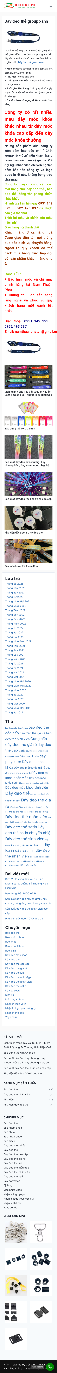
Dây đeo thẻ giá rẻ (16, 968)
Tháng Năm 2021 (15, 659)
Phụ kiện (9, 1099)
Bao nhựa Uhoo (14, 946)
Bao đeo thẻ (23, 728)
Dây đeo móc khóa (16, 955)
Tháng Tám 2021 (15, 645)
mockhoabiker (45, 857)
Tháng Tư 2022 (14, 628)
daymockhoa (42, 751)
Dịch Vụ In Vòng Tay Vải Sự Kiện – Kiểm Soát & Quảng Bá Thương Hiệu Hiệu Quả (28, 393)
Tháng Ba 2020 (14, 694)
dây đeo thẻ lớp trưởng (37, 812)
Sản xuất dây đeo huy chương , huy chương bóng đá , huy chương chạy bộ (27, 464)
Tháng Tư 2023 (14, 596)
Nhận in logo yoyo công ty (20, 1008)
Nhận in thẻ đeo (14, 1012)
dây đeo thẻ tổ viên (30, 845)
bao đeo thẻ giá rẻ (32, 733)
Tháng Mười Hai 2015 (17, 708)
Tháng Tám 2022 (15, 610)
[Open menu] (50, 5)
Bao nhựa (11, 941)
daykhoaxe (31, 751)
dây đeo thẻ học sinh (18, 807)
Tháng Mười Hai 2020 (18, 681)
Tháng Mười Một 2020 (18, 685)
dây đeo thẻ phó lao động (35, 822)
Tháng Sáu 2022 (15, 619)
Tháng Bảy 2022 (15, 614)
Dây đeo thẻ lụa (14, 972)
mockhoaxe (38, 861)
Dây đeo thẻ (17, 793)
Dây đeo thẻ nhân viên (26, 816)
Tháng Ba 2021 (14, 668)
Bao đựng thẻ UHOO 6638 (20, 428)
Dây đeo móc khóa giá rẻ (29, 767)
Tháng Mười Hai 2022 (18, 601)
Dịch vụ (9, 994)
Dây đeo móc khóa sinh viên (26, 787)
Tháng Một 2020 (15, 703)
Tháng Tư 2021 (14, 663)
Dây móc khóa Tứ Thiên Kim (21, 566)
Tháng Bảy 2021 (14, 650)
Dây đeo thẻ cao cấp (17, 963)
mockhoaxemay (12, 865)
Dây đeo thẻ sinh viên (24, 838)
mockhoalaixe (26, 861)
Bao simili (10, 950)
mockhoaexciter (12, 861)
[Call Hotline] (50, 1367)
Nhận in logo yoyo (15, 1003)
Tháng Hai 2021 (14, 672)
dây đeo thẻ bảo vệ (37, 794)
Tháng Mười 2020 (15, 690)
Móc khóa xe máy (28, 865)
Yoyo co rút (11, 1017)
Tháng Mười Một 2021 (18, 641)
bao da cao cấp (11, 728)
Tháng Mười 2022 (15, 605)
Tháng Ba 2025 (14, 583)
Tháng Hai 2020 (14, 699)
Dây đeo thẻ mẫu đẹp (18, 977)
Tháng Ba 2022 (14, 632)
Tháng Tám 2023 (15, 588)
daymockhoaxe (12, 756)
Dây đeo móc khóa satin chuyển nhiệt (34, 783)
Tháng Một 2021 (14, 676)
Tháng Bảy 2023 (15, 592)
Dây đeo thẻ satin (21, 827)
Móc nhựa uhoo (14, 999)
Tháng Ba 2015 (14, 712)
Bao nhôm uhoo (14, 937)
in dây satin (21, 850)
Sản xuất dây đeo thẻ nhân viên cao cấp (28, 498)
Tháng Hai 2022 (14, 637)
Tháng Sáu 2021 (14, 654)
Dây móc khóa (29, 756)
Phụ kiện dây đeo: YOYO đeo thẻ (24, 532)
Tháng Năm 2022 (15, 623)
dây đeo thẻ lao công (36, 807)
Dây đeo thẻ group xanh (31, 62)
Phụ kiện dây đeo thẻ (16, 1104)
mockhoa (34, 857)
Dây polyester (13, 990)
